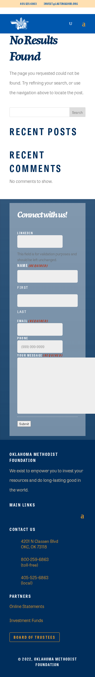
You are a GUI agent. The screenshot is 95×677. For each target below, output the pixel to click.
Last (22, 311)
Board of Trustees (35, 637)
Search (77, 112)
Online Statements (27, 606)
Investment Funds (26, 620)
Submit (24, 423)
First (22, 287)
